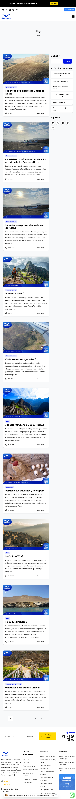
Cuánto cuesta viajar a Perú (20, 359)
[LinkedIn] (10, 9)
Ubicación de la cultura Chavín (22, 687)
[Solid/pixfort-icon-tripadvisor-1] (72, 739)
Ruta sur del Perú (14, 293)
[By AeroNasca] (7, 80)
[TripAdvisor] (16, 9)
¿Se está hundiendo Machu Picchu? (24, 425)
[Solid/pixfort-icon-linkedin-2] (68, 739)
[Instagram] (13, 9)
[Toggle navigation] (73, 16)
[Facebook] (3, 9)
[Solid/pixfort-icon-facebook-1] (63, 736)
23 (35, 718)
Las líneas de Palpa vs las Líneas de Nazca (24, 92)
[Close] (73, 3)
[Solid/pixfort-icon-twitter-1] (72, 736)
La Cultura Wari (14, 556)
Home (38, 35)
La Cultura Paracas (16, 622)
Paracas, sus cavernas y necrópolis (25, 490)
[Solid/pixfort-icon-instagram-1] (68, 736)
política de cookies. (47, 795)
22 (28, 718)
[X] (6, 9)
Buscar (55, 56)
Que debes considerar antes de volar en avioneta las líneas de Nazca (25, 161)
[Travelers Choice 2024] (6, 783)
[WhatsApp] (53, 128)
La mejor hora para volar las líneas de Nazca (24, 226)
